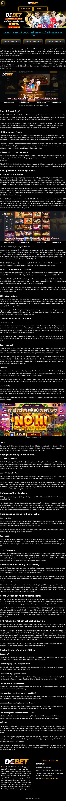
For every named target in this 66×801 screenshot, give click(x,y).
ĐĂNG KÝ (40, 9)
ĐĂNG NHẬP (25, 9)
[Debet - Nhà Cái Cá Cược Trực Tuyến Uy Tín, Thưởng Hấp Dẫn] (33, 3)
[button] (2, 3)
